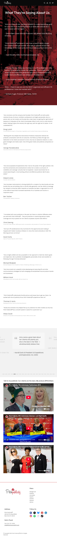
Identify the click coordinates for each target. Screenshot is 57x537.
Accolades (32, 495)
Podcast (32, 500)
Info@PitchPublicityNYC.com (11, 525)
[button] (53, 3)
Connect (32, 498)
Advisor (31, 502)
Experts (31, 497)
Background (33, 491)
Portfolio (32, 493)
